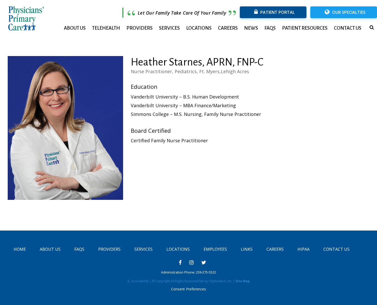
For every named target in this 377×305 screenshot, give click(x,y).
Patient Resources (305, 28)
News (251, 28)
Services (169, 28)
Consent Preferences (188, 289)
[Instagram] (191, 262)
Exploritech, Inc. (221, 281)
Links (247, 249)
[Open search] (371, 27)
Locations (199, 28)
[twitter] (203, 262)
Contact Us (347, 28)
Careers (228, 28)
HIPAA (303, 249)
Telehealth (106, 28)
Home (20, 249)
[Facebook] (180, 262)
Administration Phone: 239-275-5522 (188, 272)
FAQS (270, 28)
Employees (215, 249)
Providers (139, 28)
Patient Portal (277, 12)
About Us (75, 28)
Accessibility (139, 281)
